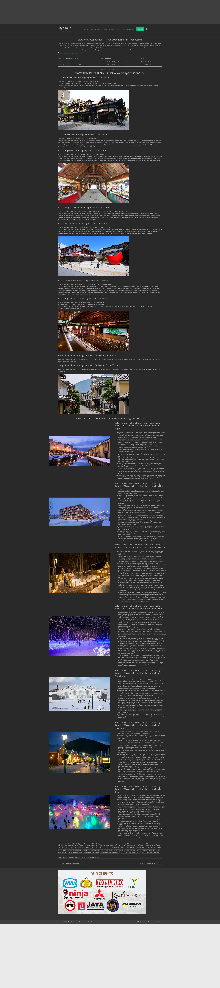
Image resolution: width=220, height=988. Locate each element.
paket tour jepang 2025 (148, 845)
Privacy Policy (143, 921)
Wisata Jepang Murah (127, 29)
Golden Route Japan (64, 62)
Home (86, 29)
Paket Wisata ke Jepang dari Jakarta (78, 849)
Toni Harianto (64, 857)
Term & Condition (152, 921)
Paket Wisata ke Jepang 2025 (91, 857)
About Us (137, 921)
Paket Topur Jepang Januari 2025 (129, 845)
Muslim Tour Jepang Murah (111, 29)
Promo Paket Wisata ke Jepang (114, 850)
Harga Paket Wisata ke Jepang (93, 844)
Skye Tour (64, 28)
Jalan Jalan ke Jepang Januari (135, 844)
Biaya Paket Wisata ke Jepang (73, 844)
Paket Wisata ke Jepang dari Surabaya (102, 849)
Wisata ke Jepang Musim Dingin (130, 852)
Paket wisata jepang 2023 (98, 847)
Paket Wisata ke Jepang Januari (124, 849)
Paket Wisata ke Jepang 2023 (116, 847)
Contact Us (159, 921)
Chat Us (140, 29)
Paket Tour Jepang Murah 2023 (150, 863)
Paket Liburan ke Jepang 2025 (88, 845)
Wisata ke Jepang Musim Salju (151, 852)
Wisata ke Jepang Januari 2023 (110, 852)
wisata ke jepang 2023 (75, 852)
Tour (68, 43)
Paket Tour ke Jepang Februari (69, 863)
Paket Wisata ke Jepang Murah (72, 850)
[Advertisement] (51, 12)
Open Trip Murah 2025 (71, 845)
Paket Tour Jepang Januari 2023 (79, 847)
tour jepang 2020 (130, 850)
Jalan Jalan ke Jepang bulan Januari (114, 844)
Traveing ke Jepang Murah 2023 (146, 850)
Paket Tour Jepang (95, 29)
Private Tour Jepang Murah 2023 (93, 850)
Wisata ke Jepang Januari (91, 852)
